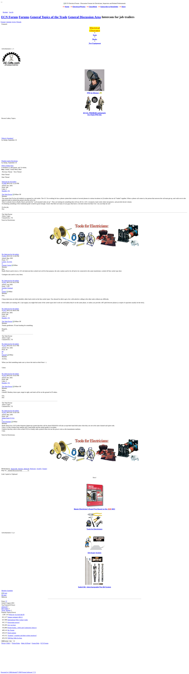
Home (67, 7)
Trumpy (44, 469)
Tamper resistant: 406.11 (15, 617)
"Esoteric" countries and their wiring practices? (22, 635)
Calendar (8, 22)
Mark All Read (25, 643)
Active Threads (16, 22)
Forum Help (35, 643)
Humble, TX (6, 191)
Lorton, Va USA (7, 262)
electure (20, 469)
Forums (24, 17)
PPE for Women (93, 93)
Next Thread (17, 172)
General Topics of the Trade (48, 17)
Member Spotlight (7, 590)
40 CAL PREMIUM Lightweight (94, 113)
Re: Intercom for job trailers (10, 254)
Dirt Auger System (94, 553)
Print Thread (5, 174)
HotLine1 (33, 469)
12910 (4, 256)
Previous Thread (7, 172)
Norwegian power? (14, 622)
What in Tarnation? (7, 138)
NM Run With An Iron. (15, 638)
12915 (4, 412)
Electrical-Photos (79, 7)
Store (124, 7)
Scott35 (39, 469)
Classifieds (93, 7)
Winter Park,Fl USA (8, 418)
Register (5, 12)
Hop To (3, 470)
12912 (4, 310)
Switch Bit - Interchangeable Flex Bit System (94, 587)
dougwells (14, 469)
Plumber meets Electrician (9, 161)
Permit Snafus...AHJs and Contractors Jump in (22, 628)
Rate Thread (5, 177)
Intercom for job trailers (9, 182)
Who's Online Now (7, 166)
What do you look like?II (16, 614)
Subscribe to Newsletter (109, 7)
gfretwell (26, 469)
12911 (4, 282)
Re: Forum (11, 630)
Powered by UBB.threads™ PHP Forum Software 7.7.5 (18, 672)
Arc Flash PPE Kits (94, 115)
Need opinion (12, 633)
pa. (3, 351)
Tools (95, 35)
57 (6, 601)
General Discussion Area (84, 17)
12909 (4, 183)
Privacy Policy (6, 643)
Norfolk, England (7, 288)
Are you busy (11, 625)
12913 (4, 345)
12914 (4, 375)
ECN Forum (9, 17)
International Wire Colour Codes (18, 620)
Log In (11, 12)
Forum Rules (16, 643)
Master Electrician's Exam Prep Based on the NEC (94, 509)
